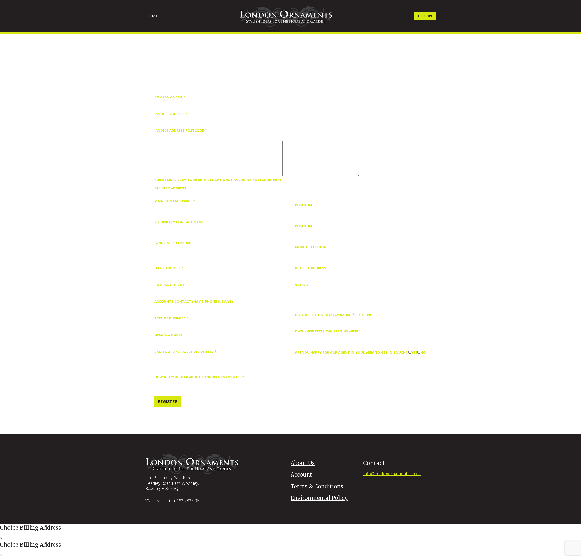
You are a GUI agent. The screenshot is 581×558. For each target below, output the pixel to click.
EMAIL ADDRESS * (168, 268)
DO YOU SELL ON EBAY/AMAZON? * (324, 314)
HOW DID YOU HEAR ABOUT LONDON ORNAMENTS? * (199, 376)
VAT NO (301, 284)
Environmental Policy (319, 498)
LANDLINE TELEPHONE (173, 242)
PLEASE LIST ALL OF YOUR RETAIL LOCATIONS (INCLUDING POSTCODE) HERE (217, 179)
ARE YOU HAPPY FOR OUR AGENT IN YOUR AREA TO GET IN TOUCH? (351, 352)
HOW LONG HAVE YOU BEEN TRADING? (327, 330)
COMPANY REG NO (169, 284)
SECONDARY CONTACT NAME (179, 222)
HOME (151, 16)
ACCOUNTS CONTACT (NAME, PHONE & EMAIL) (193, 301)
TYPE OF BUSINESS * (171, 318)
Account (301, 474)
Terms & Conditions (316, 486)
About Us (302, 463)
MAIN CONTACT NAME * (174, 200)
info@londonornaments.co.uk (392, 473)
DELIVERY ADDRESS (170, 188)
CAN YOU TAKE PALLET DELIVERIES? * (185, 351)
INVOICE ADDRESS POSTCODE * (180, 130)
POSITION (303, 205)
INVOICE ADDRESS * (170, 113)
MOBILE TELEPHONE (311, 247)
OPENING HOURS (168, 334)
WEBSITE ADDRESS (310, 268)
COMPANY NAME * (169, 97)
